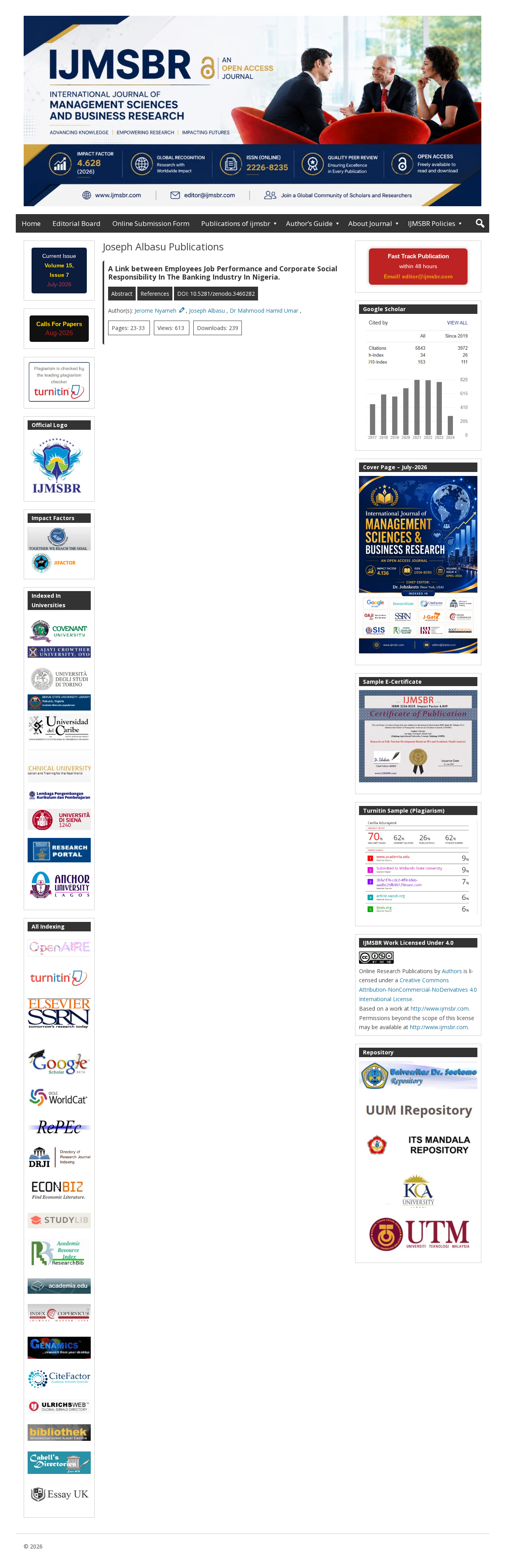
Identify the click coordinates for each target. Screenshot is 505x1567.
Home (31, 223)
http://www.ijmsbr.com (440, 1008)
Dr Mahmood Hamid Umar (265, 310)
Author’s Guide (309, 223)
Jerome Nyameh (156, 310)
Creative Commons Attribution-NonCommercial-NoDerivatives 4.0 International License (418, 989)
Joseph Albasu (207, 310)
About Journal (370, 223)
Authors (452, 971)
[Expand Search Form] (480, 223)
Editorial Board (76, 223)
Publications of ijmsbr (235, 223)
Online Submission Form (150, 223)
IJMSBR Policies (431, 223)
